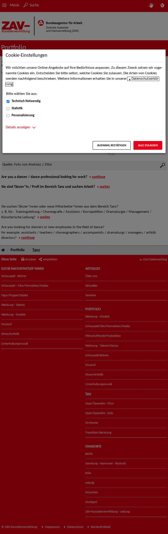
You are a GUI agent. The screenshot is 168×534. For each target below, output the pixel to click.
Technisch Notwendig (26, 101)
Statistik (17, 108)
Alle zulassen (148, 145)
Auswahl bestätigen (111, 145)
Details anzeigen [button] (18, 127)
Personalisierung (23, 115)
